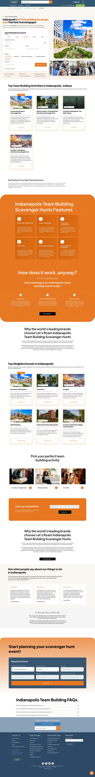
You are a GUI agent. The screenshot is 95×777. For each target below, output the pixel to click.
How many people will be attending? (18, 665)
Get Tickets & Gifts (34, 738)
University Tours (51, 750)
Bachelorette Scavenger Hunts (36, 748)
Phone (12, 673)
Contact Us (16, 735)
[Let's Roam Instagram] (53, 764)
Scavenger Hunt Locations (35, 744)
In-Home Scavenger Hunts (53, 752)
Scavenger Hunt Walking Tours (54, 738)
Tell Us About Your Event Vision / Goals (68, 673)
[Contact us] (43, 764)
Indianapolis (41, 8)
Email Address (69, 738)
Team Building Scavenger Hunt (30, 8)
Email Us (13, 740)
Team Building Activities (17, 8)
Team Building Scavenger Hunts (36, 746)
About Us (32, 742)
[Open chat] (92, 773)
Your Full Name (63, 665)
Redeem (31, 754)
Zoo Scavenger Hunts (52, 748)
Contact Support (15, 738)
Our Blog (32, 752)
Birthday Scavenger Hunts (35, 750)
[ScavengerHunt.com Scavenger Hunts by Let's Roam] (15, 3)
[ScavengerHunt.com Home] (9, 8)
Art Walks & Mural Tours (52, 740)
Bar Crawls (50, 742)
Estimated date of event (40, 665)
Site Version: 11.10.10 (47, 768)
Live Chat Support (16, 742)
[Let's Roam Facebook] (46, 764)
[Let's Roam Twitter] (50, 764)
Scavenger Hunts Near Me (47, 723)
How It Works (32, 740)
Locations (20, 5)
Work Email (38, 673)
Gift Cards (27, 5)
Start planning (47, 313)
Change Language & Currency (18, 746)
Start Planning (47, 559)
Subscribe (64, 512)
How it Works (13, 5)
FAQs (13, 744)
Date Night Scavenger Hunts (53, 744)
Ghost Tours (50, 746)
